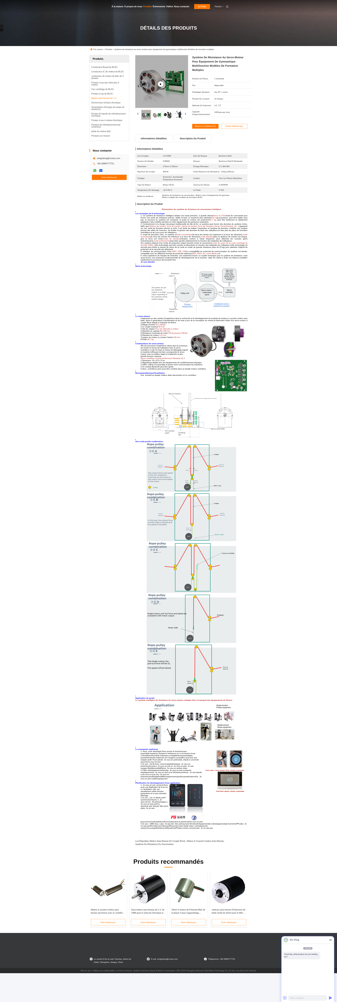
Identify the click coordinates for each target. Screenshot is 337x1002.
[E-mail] (101, 170)
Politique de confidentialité (103, 971)
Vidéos (169, 6)
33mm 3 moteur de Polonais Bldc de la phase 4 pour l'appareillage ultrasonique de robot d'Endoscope (188, 912)
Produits (147, 6)
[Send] (330, 998)
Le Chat (202, 6)
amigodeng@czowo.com (108, 158)
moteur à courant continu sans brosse (205, 841)
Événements (159, 6)
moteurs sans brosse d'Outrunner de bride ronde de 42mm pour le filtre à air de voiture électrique (228, 912)
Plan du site (85, 971)
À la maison (117, 6)
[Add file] (285, 998)
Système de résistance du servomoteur (154, 844)
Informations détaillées (154, 138)
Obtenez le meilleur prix (205, 126)
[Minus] (330, 939)
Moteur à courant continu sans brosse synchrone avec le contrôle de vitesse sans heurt (107, 912)
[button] (94, 895)
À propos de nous (133, 6)
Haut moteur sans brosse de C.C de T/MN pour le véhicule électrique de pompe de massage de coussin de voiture (147, 912)
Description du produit (193, 138)
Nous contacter (181, 6)
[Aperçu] (93, 7)
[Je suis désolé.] (95, 170)
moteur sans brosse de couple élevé (167, 841)
